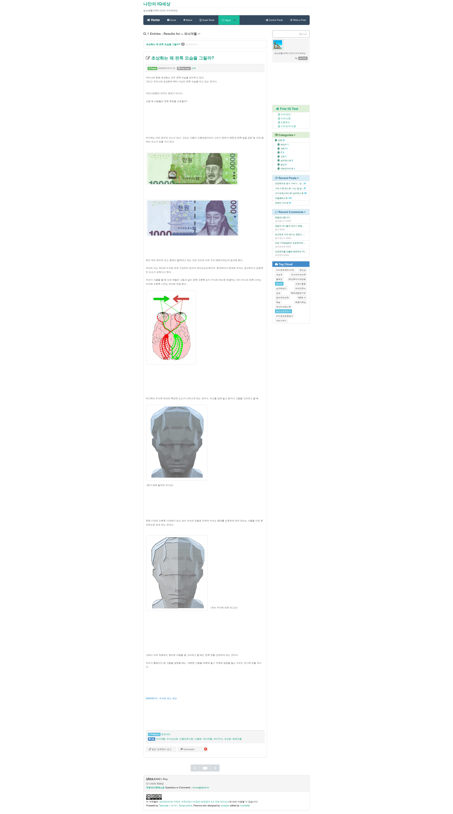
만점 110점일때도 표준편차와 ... (290, 242)
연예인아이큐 (287, 168)
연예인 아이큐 (281, 202)
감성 (278, 292)
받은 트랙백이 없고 (161, 749)
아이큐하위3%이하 (285, 269)
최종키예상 (300, 301)
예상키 (284, 144)
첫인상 (302, 269)
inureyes (225, 805)
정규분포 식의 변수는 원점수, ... (290, 234)
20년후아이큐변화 (297, 278)
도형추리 (285, 122)
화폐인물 (237, 738)
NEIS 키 (302, 297)
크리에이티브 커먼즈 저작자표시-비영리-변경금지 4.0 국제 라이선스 (194, 801)
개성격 (279, 274)
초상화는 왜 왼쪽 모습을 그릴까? (163, 44)
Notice (188, 20)
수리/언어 (285, 114)
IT (282, 152)
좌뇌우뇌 (218, 738)
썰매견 (279, 278)
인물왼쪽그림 (186, 738)
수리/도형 (285, 118)
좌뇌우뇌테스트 (283, 306)
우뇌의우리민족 (298, 274)
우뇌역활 (160, 738)
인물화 (198, 738)
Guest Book (208, 20)
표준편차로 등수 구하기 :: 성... (289, 183)
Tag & (228, 20)
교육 (283, 156)
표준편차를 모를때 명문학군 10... (290, 251)
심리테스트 (286, 160)
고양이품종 (300, 283)
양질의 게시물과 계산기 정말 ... (289, 225)
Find (304, 34)
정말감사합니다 (282, 217)
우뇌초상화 (172, 738)
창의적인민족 (282, 297)
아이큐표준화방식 (284, 315)
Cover (172, 20)
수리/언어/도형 (288, 126)
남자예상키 (281, 288)
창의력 (279, 283)
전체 (281, 140)
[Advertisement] (205, 117)
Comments (188, 749)
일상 (283, 164)
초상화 (227, 738)
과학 (193, 68)
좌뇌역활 (207, 738)
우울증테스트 (281, 197)
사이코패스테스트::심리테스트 (289, 192)
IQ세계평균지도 (298, 292)
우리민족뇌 (300, 288)
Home (155, 19)
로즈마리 (165, 734)
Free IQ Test (288, 108)
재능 (278, 301)
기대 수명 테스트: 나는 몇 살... (289, 188)
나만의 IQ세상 (156, 4)
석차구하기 (281, 320)
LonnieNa (245, 805)
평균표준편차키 (283, 311)
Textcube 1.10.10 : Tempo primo (175, 805)
